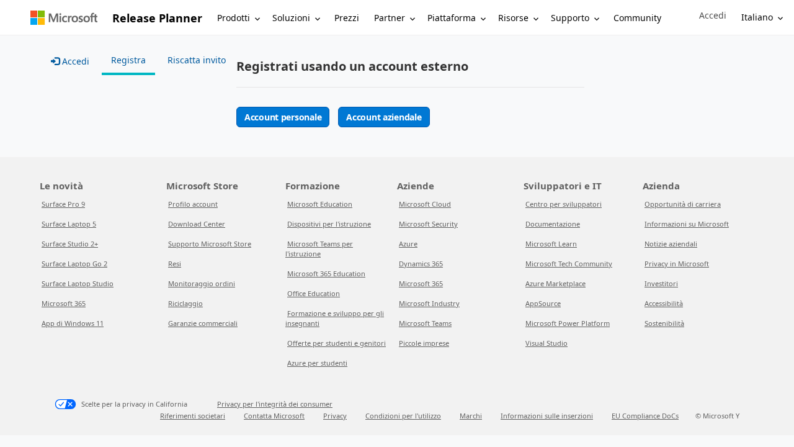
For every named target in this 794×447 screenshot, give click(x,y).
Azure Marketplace (555, 283)
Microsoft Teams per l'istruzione (319, 248)
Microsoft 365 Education (326, 273)
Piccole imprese (424, 343)
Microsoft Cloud (425, 204)
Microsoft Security (428, 223)
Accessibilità (664, 303)
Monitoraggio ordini (201, 283)
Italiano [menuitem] (757, 17)
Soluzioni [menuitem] (291, 18)
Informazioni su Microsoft (687, 223)
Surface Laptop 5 (69, 223)
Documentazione (552, 223)
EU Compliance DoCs (645, 415)
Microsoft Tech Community (568, 263)
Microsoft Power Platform (567, 323)
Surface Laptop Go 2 (74, 263)
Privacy (335, 415)
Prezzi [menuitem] (346, 18)
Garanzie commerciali (203, 323)
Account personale (282, 117)
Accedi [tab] (74, 61)
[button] (713, 15)
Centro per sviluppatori (563, 204)
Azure (408, 243)
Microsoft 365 (64, 303)
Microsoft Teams (425, 323)
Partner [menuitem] (389, 18)
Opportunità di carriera (683, 204)
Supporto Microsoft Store (209, 243)
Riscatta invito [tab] (196, 60)
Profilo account (193, 204)
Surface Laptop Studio (78, 283)
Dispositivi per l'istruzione (329, 223)
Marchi (471, 415)
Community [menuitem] (637, 18)
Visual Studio (546, 343)
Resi (174, 263)
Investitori (661, 283)
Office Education (313, 293)
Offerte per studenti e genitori (336, 343)
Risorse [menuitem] (513, 18)
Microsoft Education (319, 204)
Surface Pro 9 (63, 204)
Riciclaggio (185, 303)
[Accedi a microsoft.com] (63, 18)
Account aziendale (383, 117)
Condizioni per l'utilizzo (403, 415)
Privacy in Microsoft (677, 263)
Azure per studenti (317, 363)
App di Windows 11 (73, 323)
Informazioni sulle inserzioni (547, 415)
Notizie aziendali (671, 243)
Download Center (196, 223)
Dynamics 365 (421, 263)
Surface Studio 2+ (70, 243)
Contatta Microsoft (274, 415)
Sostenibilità (664, 323)
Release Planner (157, 18)
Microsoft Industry (429, 303)
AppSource (543, 303)
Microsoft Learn (551, 243)
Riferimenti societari (192, 415)
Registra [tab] (128, 60)
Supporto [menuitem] (570, 18)
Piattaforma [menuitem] (451, 18)
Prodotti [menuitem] (233, 18)
